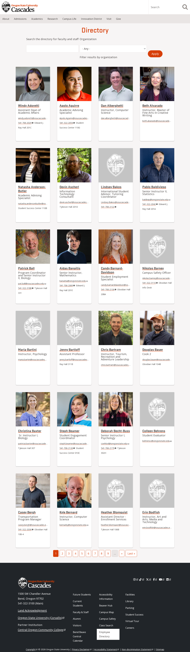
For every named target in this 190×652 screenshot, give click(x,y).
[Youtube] (162, 579)
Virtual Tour (132, 621)
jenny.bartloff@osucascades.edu (75, 359)
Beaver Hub (105, 605)
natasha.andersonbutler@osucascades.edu (39, 203)
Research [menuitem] (53, 18)
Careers (129, 627)
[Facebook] (155, 579)
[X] (149, 579)
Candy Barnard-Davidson (112, 270)
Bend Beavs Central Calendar (79, 636)
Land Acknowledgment (32, 610)
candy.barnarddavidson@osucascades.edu (121, 284)
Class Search (106, 625)
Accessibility (105, 649)
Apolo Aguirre (69, 105)
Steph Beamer (69, 431)
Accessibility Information (106, 596)
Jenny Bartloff (70, 349)
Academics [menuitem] (37, 18)
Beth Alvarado (152, 105)
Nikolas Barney (153, 268)
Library (129, 601)
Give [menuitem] (118, 18)
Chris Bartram (111, 349)
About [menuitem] (5, 18)
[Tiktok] (141, 579)
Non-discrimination (136, 649)
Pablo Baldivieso (154, 187)
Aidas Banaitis (70, 268)
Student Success (134, 614)
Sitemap (160, 649)
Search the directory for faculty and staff (52, 39)
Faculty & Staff (81, 612)
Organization (88, 39)
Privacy (81, 649)
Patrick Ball (26, 268)
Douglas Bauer (152, 349)
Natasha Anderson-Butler (32, 189)
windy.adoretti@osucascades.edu (34, 118)
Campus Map (106, 612)
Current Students (78, 603)
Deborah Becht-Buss (115, 431)
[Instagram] (135, 579)
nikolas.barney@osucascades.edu (158, 278)
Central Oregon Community (40, 630)
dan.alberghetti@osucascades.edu (118, 118)
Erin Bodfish (151, 512)
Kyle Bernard (68, 512)
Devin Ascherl (69, 187)
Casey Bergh (27, 512)
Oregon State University (40, 617)
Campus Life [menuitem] (69, 18)
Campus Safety (107, 618)
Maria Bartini (27, 349)
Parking (129, 608)
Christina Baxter (29, 431)
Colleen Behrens (153, 431)
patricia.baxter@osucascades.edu (34, 443)
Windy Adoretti (28, 105)
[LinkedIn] (168, 579)
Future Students (82, 594)
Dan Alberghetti (112, 105)
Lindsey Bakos (111, 187)
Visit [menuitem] (109, 18)
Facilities (130, 594)
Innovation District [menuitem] (91, 18)
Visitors (77, 625)
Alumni (77, 618)
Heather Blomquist (114, 512)
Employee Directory (104, 634)
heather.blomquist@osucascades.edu (119, 524)
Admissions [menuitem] (20, 18)
